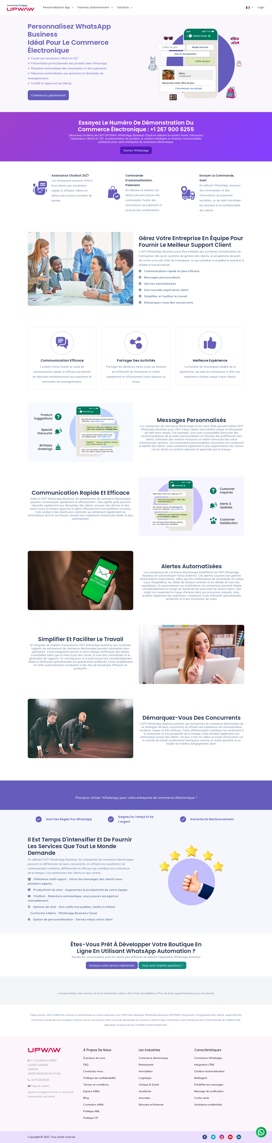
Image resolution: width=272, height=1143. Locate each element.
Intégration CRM (204, 1064)
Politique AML (91, 1111)
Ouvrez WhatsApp (136, 150)
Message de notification (209, 1091)
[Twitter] (213, 1136)
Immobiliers (146, 1071)
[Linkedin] (238, 1136)
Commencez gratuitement (48, 95)
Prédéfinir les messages (208, 1084)
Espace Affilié (91, 1091)
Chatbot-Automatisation (209, 1071)
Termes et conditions (96, 1084)
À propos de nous (94, 1058)
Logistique (145, 1078)
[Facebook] (204, 1136)
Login (261, 7)
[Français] (249, 7)
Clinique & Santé (149, 1084)
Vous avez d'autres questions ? (162, 965)
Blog (86, 1098)
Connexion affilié (93, 1104)
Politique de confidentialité (99, 1078)
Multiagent (200, 1078)
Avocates (144, 1098)
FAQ (85, 1064)
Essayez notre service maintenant (112, 965)
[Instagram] (221, 1136)
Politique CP (90, 1118)
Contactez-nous (93, 1071)
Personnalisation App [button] (56, 7)
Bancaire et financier (151, 1104)
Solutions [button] (123, 7)
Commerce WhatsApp (208, 1058)
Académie (145, 1091)
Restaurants (146, 1064)
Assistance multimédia (208, 1104)
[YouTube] (230, 1136)
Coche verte (201, 1098)
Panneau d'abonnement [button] (93, 7)
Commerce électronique (153, 1058)
